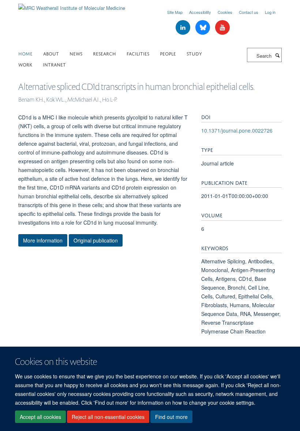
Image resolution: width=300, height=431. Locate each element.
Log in (270, 12)
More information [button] (43, 240)
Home (25, 53)
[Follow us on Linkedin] (184, 27)
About (51, 53)
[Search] (277, 55)
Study (194, 53)
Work (25, 64)
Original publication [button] (96, 240)
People (168, 53)
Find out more (171, 416)
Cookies (225, 12)
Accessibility (200, 12)
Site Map (175, 12)
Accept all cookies (40, 416)
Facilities (138, 53)
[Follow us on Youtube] (222, 27)
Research (104, 53)
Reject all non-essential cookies (108, 416)
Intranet (54, 64)
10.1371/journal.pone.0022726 (237, 130)
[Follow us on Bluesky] (203, 27)
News (76, 53)
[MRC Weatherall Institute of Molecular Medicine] (71, 5)
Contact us (248, 12)
